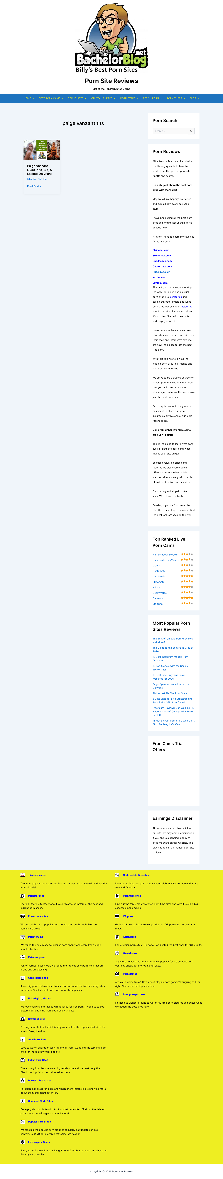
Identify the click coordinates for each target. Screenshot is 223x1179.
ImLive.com (159, 277)
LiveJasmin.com (162, 260)
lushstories (175, 296)
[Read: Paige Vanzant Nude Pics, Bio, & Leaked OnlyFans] (42, 149)
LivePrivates (160, 592)
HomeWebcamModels (165, 554)
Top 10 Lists (75, 98)
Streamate (158, 581)
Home (27, 98)
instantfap (186, 306)
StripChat (158, 603)
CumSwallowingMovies (166, 560)
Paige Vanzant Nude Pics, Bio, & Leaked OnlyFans (39, 170)
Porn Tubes (174, 98)
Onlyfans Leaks (101, 98)
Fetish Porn (151, 98)
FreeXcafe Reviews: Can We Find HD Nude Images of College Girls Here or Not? (173, 711)
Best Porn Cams (49, 98)
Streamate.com (162, 255)
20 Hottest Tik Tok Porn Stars (170, 693)
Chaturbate (159, 570)
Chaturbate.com (162, 266)
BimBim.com (160, 282)
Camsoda (158, 598)
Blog (193, 98)
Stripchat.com (161, 250)
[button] (32, 98)
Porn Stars (127, 98)
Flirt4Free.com (161, 271)
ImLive (156, 587)
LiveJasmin (159, 576)
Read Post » (34, 186)
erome (156, 565)
